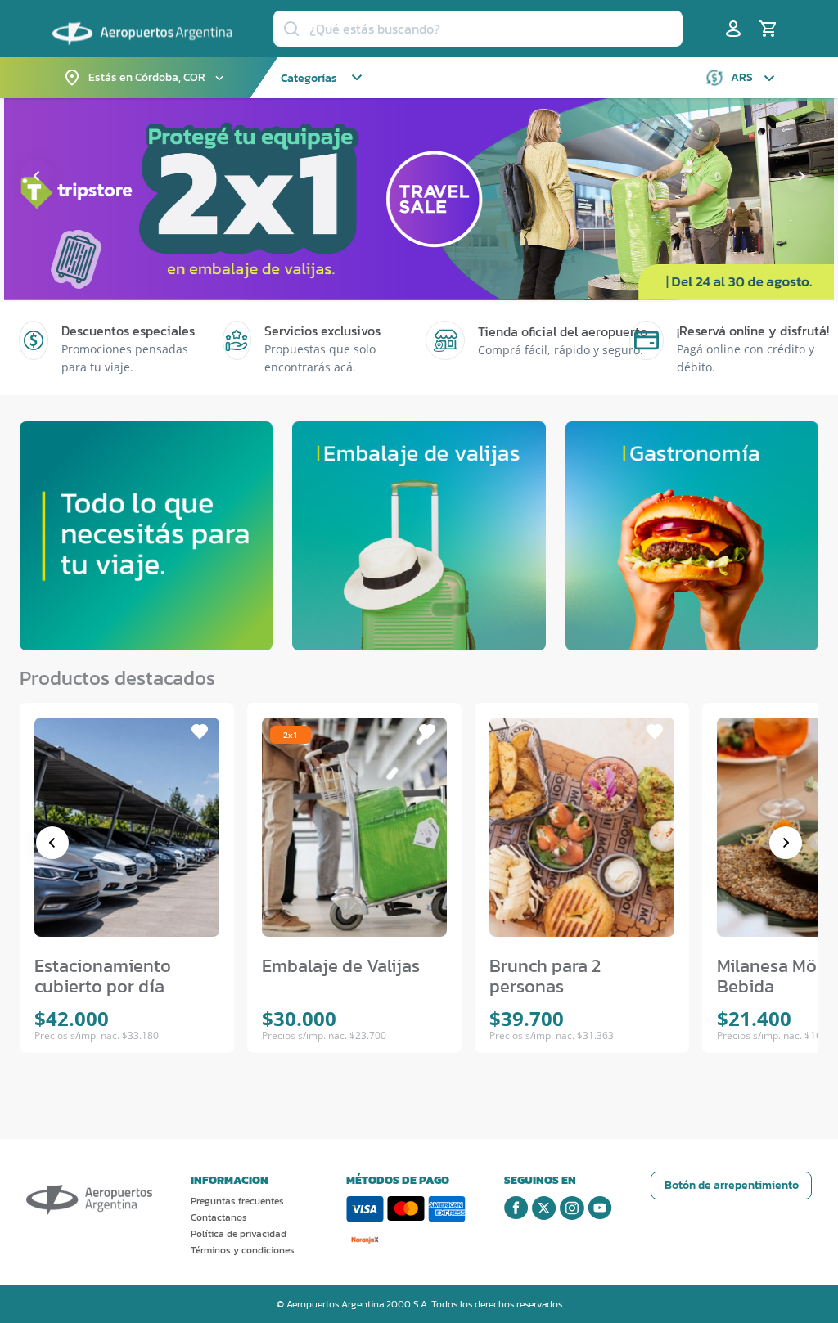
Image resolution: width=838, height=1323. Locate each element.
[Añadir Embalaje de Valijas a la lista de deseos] (427, 731)
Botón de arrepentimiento (732, 1185)
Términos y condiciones (243, 1250)
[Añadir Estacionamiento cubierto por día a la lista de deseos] (200, 731)
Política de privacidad (238, 1233)
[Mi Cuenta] (733, 29)
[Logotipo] (142, 27)
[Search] (291, 28)
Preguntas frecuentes (237, 1201)
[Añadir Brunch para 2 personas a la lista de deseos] (655, 731)
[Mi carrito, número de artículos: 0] (768, 29)
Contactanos (219, 1217)
